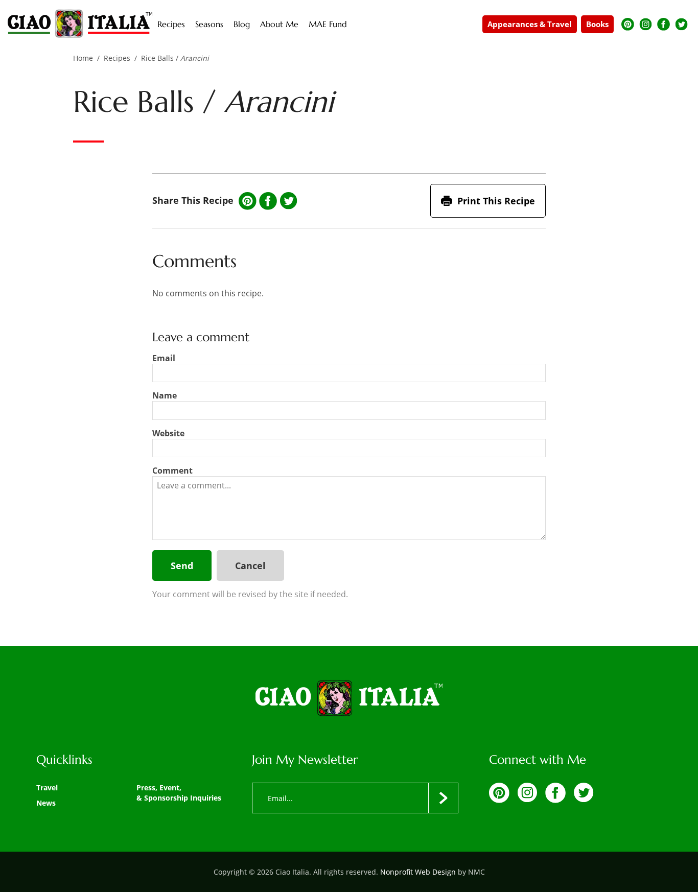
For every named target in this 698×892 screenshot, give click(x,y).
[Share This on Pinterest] (248, 201)
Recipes (117, 58)
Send (182, 565)
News (46, 803)
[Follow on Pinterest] (628, 24)
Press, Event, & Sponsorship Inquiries (178, 793)
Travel (47, 787)
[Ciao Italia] (349, 698)
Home (83, 58)
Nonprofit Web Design (418, 872)
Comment (172, 470)
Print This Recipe (496, 201)
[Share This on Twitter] (288, 200)
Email (163, 358)
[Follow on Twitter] (681, 24)
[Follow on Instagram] (646, 24)
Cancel (250, 565)
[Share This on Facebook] (268, 201)
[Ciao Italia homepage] (80, 24)
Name (164, 395)
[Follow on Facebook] (663, 24)
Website (168, 433)
